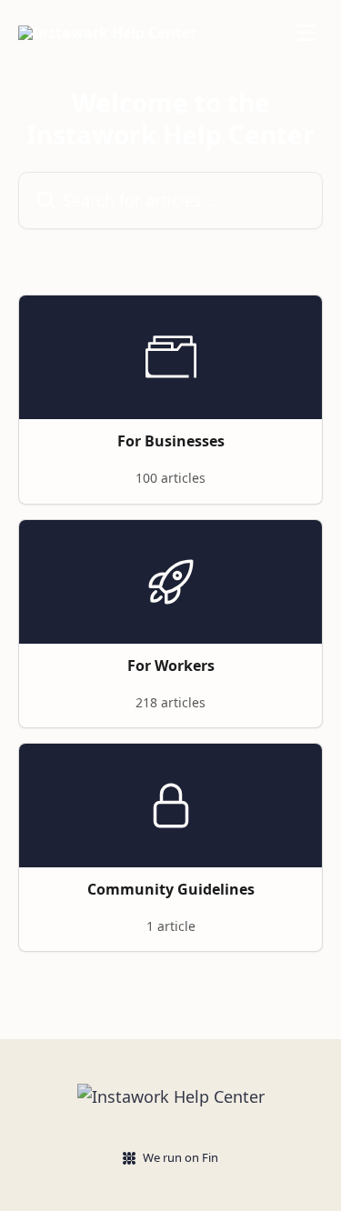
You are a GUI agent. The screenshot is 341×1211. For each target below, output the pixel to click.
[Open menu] (306, 33)
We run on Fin (180, 1157)
